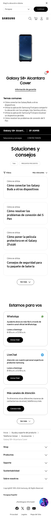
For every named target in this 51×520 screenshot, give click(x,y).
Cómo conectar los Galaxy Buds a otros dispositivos (21, 103)
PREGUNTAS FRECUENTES (29, 163)
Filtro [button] (8, 173)
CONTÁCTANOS (34, 138)
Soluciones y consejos (12, 138)
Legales (24, 514)
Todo (14, 163)
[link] (46, 73)
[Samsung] (8, 18)
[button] (25, 187)
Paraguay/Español (10, 495)
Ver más (23, 421)
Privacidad (14, 514)
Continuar (40, 9)
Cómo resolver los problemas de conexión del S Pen (25, 119)
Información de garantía (25, 89)
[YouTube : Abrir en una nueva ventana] (34, 508)
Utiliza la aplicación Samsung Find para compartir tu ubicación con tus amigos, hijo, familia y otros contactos (26, 109)
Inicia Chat (15, 340)
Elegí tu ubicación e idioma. (13, 3)
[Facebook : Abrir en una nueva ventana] (17, 508)
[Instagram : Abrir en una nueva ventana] (28, 508)
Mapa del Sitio (35, 514)
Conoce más (15, 408)
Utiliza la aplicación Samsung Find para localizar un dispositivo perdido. (25, 114)
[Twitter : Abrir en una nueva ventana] (22, 508)
